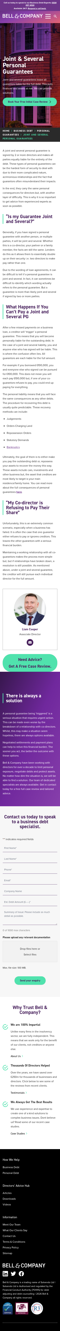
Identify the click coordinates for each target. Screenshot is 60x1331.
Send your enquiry (30, 980)
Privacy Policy (11, 1247)
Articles (7, 1193)
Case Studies (18, 1133)
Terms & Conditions (14, 1242)
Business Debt (23, 130)
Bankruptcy (13, 447)
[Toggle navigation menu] (48, 16)
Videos (7, 1204)
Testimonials (17, 1092)
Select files (30, 954)
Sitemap (7, 1253)
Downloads (9, 1199)
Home (6, 130)
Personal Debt (11, 1173)
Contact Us (9, 1236)
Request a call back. (37, 8)
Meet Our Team (11, 1224)
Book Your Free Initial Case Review (28, 101)
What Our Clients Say (15, 1230)
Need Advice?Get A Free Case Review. (30, 663)
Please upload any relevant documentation (26, 937)
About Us (16, 1056)
